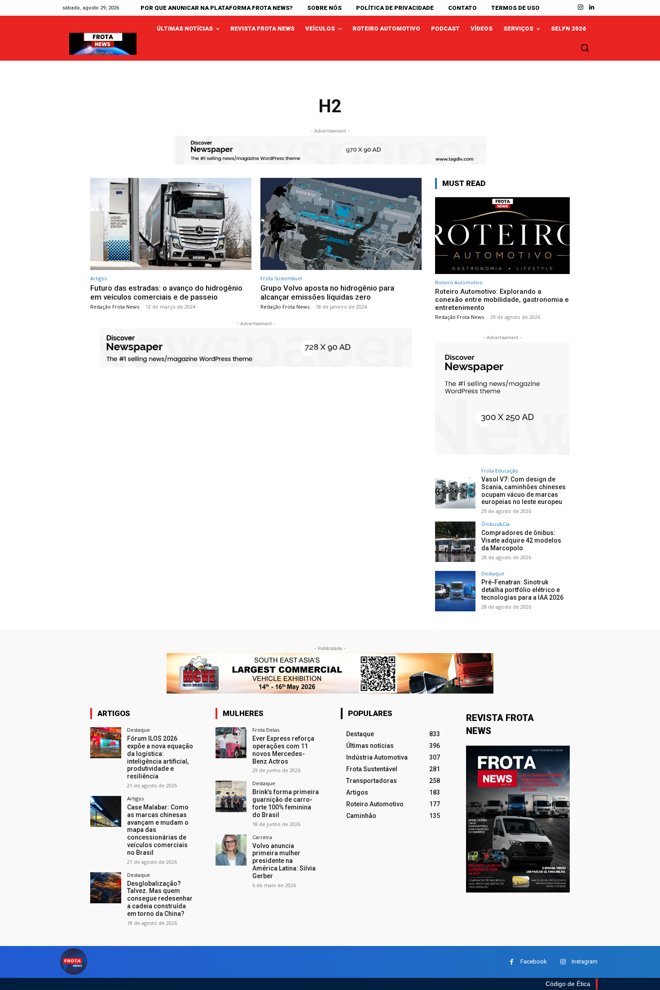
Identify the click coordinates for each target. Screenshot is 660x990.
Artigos (98, 278)
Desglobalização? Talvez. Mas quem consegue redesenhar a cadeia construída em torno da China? (160, 898)
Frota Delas (265, 729)
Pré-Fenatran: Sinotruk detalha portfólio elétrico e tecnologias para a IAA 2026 (522, 590)
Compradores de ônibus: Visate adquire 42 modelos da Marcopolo (521, 540)
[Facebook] (511, 962)
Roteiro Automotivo (459, 282)
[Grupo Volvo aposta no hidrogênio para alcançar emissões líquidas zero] (341, 224)
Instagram (585, 961)
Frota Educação (499, 470)
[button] (585, 48)
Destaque (492, 573)
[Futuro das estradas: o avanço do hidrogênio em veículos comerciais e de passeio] (170, 224)
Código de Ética (568, 983)
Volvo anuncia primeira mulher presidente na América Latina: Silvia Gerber (284, 861)
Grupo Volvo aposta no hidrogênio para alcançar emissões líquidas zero (327, 292)
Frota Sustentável (281, 278)
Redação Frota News (114, 306)
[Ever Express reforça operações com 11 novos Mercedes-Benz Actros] (231, 742)
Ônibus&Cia (495, 524)
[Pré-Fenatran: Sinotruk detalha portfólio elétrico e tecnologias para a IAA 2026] (455, 591)
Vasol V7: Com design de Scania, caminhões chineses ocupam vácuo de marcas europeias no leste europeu (523, 490)
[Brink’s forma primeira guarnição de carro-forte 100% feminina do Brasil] (231, 796)
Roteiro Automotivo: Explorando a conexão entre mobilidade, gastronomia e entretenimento (502, 299)
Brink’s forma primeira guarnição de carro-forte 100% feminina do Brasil (285, 803)
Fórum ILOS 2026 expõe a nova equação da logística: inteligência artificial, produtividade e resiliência (160, 757)
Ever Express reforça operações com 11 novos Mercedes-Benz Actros (283, 750)
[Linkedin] (592, 7)
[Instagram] (580, 7)
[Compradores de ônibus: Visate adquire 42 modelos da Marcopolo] (455, 542)
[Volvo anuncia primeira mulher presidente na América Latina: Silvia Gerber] (231, 850)
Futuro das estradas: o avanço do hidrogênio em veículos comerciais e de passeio (166, 292)
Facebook (533, 961)
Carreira (262, 837)
